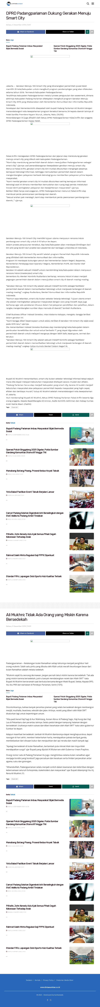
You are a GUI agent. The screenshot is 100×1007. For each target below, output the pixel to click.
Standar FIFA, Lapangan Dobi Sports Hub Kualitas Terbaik (33, 576)
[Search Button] (88, 3)
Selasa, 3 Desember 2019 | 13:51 (18, 25)
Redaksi (29, 980)
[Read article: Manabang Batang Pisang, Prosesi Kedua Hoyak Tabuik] (82, 478)
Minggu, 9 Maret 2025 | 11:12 (16, 540)
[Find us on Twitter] (51, 1000)
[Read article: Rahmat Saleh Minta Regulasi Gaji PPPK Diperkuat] (82, 562)
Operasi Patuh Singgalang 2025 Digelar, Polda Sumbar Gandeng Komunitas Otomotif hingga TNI (73, 48)
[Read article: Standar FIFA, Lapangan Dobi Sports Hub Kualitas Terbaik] (82, 583)
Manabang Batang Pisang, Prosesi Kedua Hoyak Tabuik (32, 470)
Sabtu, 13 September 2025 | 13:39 (18, 434)
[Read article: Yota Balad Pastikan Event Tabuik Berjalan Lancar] (82, 499)
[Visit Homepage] (15, 3)
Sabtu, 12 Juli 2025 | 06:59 (16, 456)
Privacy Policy (48, 980)
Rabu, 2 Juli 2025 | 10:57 (15, 474)
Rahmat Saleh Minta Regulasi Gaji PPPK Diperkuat (30, 555)
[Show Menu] (93, 3)
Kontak (37, 980)
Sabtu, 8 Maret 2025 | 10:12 (16, 579)
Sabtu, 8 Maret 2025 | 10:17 (16, 558)
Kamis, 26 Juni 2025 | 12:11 (15, 495)
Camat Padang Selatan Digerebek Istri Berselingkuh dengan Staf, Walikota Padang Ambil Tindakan (35, 514)
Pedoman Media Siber (64, 980)
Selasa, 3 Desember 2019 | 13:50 (18, 626)
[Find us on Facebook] (47, 1000)
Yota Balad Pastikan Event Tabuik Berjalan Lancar (30, 492)
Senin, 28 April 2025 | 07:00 (16, 519)
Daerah (15, 407)
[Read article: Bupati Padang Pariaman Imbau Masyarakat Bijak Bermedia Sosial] (82, 436)
